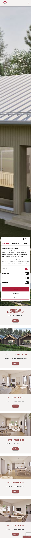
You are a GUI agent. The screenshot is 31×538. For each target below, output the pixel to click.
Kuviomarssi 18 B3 (15, 525)
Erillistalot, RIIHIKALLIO (15, 355)
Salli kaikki (15, 289)
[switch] (27, 273)
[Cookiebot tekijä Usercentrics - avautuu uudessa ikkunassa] (22, 239)
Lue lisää (15, 320)
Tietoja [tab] (25, 243)
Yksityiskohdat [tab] (15, 243)
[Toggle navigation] (28, 3)
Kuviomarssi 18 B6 (15, 397)
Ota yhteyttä (27, 536)
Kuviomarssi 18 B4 (15, 483)
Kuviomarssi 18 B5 (15, 440)
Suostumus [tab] (5, 243)
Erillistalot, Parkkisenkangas (15, 311)
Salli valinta (15, 293)
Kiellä (15, 297)
